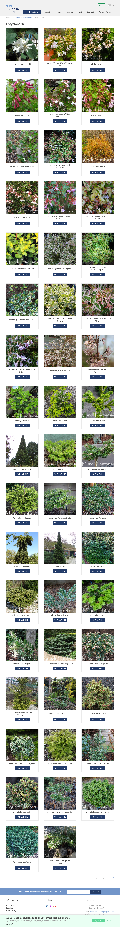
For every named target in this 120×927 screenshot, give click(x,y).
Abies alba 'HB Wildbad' (97, 469)
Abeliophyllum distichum (60, 371)
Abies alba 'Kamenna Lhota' (60, 518)
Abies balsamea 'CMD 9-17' (98, 713)
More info (10, 924)
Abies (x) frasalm (22, 421)
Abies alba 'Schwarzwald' (22, 615)
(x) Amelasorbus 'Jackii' (22, 64)
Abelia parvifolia (98, 115)
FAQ (80, 12)
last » (112, 878)
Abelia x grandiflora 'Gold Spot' (22, 268)
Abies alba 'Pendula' (22, 566)
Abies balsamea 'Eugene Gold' (60, 763)
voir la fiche (22, 70)
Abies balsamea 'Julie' (22, 812)
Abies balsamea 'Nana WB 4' (97, 812)
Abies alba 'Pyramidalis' (60, 566)
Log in (101, 5)
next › (108, 878)
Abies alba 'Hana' (60, 469)
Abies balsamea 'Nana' (22, 862)
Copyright (9, 908)
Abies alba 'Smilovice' (60, 615)
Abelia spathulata (97, 166)
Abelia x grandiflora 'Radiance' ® (22, 320)
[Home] (12, 7)
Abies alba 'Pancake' (98, 518)
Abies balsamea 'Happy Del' (98, 763)
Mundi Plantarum (32, 12)
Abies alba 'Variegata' (22, 664)
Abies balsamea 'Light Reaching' (60, 812)
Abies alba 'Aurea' (60, 421)
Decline (110, 921)
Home (18, 18)
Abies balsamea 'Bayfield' (98, 664)
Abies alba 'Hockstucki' (22, 518)
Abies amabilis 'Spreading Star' (60, 664)
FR (113, 5)
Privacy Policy (105, 12)
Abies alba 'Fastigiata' (22, 469)
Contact (90, 12)
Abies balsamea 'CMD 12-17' (60, 713)
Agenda (70, 12)
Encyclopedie (27, 18)
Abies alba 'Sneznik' (98, 615)
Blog (60, 12)
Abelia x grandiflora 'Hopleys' (60, 268)
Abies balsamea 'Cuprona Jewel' (22, 763)
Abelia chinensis (97, 64)
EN (109, 5)
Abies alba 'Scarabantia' (98, 566)
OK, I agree (99, 921)
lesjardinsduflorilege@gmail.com (102, 911)
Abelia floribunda (22, 115)
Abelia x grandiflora (22, 217)
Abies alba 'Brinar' (97, 421)
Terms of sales (11, 905)
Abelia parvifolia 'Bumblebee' (22, 166)
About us (48, 12)
